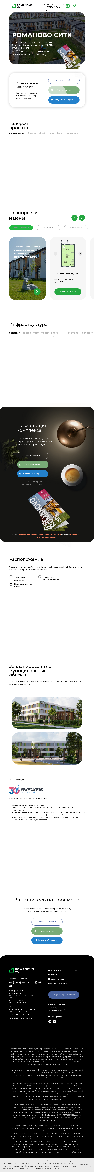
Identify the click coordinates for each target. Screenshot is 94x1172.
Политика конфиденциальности (21, 1018)
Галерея (52, 975)
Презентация (55, 970)
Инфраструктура (57, 979)
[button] (64, 80)
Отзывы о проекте (57, 983)
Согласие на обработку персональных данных (39, 535)
